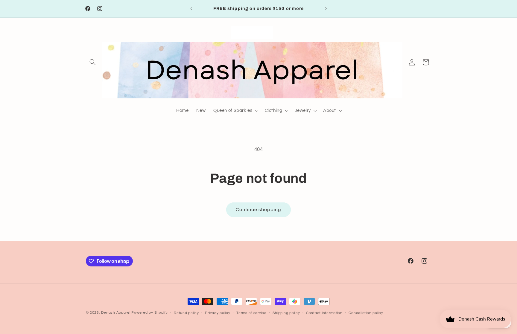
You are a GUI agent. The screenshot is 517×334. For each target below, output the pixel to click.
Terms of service (251, 313)
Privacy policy (217, 313)
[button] (93, 62)
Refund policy (186, 313)
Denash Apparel (115, 312)
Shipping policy (286, 313)
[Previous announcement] (191, 9)
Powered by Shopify (149, 312)
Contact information (324, 313)
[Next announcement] (325, 9)
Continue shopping (259, 209)
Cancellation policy (366, 313)
